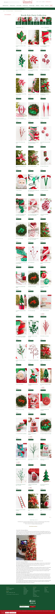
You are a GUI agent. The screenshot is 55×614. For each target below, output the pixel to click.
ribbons (40, 533)
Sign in (37, 1)
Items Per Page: (18, 27)
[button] (6, 6)
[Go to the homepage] (27, 2)
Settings (3, 612)
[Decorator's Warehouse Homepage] (32, 600)
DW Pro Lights (48, 1)
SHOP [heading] (25, 587)
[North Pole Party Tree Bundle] (33, 547)
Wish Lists (45, 590)
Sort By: (42, 27)
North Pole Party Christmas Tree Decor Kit (37, 560)
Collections (25, 588)
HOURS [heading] (7, 591)
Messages (45, 589)
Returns (34, 589)
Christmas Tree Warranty (36, 590)
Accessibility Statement (36, 596)
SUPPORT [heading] (34, 587)
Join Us (40, 1)
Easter (30, 8)
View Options (43, 122)
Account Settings (46, 591)
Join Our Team (35, 595)
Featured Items (25, 591)
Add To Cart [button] (19, 50)
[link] (30, 603)
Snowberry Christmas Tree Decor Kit (37, 523)
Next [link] (50, 517)
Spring (27, 8)
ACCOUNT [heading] (46, 587)
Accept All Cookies (13, 612)
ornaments (31, 567)
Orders (45, 588)
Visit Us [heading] (7, 587)
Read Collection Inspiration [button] (33, 526)
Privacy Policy (35, 591)
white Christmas (27, 574)
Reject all (7, 612)
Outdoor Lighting (26, 590)
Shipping (34, 588)
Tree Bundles (25, 589)
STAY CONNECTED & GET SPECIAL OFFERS (27, 605)
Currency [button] (43, 1)
